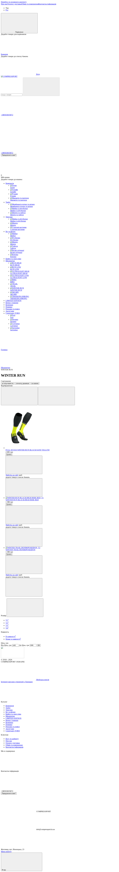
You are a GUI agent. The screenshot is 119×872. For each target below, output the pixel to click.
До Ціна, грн (24, 645)
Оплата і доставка (14, 4)
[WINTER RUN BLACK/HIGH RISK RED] (62, 498)
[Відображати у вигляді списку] (56, 396)
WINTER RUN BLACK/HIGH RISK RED (22, 500)
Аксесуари (10, 311)
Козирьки (9, 305)
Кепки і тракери (12, 303)
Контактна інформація (47, 4)
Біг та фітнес (11, 232)
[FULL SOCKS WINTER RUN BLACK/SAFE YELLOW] (62, 428)
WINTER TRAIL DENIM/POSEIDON (20, 550)
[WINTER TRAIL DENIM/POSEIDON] (62, 548)
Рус (7, 10)
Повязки (9, 307)
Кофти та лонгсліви (13, 259)
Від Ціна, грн (6, 645)
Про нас (4, 4)
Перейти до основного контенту (14, 2)
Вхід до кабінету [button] (12, 739)
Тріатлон (9, 217)
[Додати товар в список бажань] (24, 465)
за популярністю (7, 383)
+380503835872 (7, 115)
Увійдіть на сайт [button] (12, 475)
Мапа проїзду (6, 851)
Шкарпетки (10, 261)
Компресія (10, 183)
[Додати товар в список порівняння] (24, 487)
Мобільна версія (42, 680)
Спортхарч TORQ (13, 313)
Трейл (8, 202)
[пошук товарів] (41, 86)
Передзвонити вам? (9, 155)
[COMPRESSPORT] (12, 658)
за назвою (34, 383)
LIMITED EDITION (13, 301)
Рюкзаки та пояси (13, 309)
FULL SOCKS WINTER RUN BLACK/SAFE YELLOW (28, 450)
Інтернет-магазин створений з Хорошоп (17, 682)
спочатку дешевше (22, 383)
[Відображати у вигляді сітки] (19, 396)
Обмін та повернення (29, 4)
